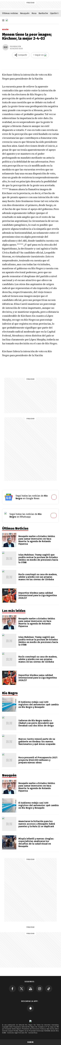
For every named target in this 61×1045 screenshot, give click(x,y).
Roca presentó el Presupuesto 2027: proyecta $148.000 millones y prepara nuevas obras (38, 760)
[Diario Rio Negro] (30, 1021)
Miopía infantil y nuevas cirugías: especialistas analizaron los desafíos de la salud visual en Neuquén (36, 842)
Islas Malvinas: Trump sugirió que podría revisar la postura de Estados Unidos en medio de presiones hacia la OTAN (38, 558)
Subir (30, 1042)
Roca (34, 13)
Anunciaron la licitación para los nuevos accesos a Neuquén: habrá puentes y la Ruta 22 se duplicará (36, 824)
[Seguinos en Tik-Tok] (48, 988)
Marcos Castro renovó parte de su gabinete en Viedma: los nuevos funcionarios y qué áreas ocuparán (36, 741)
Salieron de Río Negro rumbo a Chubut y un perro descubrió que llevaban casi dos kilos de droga (36, 723)
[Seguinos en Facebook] (12, 988)
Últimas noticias (10, 13)
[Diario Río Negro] (7, 20)
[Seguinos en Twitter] (21, 988)
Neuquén (25, 13)
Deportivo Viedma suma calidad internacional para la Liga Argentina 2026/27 (37, 595)
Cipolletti (54, 13)
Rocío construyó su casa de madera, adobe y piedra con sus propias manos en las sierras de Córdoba (37, 577)
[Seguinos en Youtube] (30, 988)
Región (5, 29)
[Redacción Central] (5, 47)
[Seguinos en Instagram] (39, 988)
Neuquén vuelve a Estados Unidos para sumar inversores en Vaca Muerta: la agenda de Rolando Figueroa (36, 540)
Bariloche (43, 13)
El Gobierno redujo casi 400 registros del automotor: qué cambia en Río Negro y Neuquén (38, 704)
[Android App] (30, 1008)
